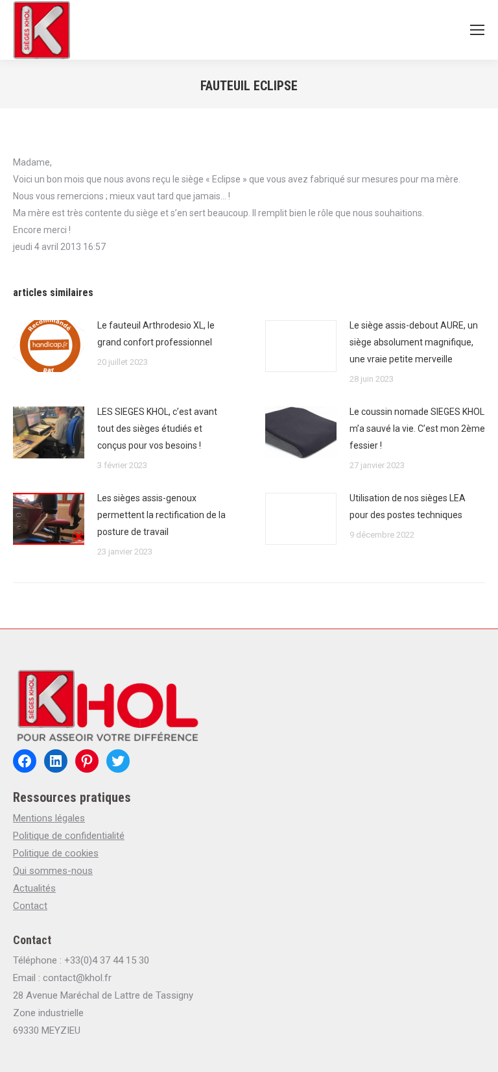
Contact (30, 906)
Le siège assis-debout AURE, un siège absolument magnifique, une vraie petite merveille (414, 342)
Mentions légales (49, 818)
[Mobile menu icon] (477, 30)
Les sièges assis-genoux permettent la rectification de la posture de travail (161, 515)
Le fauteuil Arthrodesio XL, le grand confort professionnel (156, 333)
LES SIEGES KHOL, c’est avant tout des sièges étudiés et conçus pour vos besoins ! (157, 428)
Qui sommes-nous (53, 871)
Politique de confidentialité (68, 835)
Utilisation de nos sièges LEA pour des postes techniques (408, 506)
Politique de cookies (56, 853)
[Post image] (48, 346)
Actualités (34, 888)
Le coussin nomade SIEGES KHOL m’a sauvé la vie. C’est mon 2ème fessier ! (417, 428)
